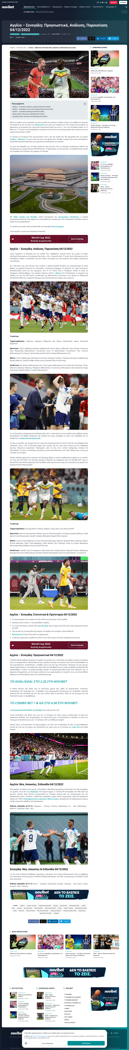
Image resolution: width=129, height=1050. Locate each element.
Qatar (13, 908)
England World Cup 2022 (45, 905)
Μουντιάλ (21, 910)
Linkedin (116, 1033)
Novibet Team (20, 37)
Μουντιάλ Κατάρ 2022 (42, 910)
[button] (124, 7)
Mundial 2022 (63, 905)
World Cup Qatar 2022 (50, 908)
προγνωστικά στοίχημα (45, 913)
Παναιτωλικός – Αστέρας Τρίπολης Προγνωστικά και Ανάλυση (103, 126)
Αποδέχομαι (86, 1043)
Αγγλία (60, 908)
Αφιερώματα (94, 95)
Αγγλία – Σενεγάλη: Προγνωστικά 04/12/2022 (28, 111)
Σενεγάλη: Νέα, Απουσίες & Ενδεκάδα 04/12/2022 (30, 116)
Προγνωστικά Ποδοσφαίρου (30, 34)
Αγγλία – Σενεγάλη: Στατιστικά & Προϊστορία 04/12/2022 (33, 109)
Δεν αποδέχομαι (47, 1043)
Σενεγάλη (56, 913)
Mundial (56, 905)
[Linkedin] (106, 2)
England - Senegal (31, 905)
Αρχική (12, 48)
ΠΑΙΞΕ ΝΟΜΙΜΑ (77, 239)
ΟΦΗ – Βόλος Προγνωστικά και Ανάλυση (106, 188)
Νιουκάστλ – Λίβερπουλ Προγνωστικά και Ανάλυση (52, 1006)
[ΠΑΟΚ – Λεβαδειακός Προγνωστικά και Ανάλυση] (40, 1016)
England (22, 905)
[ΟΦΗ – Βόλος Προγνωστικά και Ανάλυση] (95, 188)
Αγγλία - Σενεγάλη (68, 908)
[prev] (123, 12)
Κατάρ (14, 910)
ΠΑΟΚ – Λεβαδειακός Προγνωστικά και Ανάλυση (51, 1017)
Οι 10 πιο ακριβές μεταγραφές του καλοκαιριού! (106, 166)
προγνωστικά (82, 910)
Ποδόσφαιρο (94, 123)
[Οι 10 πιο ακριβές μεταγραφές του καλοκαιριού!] (105, 85)
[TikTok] (100, 2)
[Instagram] (98, 2)
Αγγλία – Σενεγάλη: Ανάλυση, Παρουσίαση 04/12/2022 (32, 107)
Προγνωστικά (15, 34)
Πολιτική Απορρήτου (40, 1036)
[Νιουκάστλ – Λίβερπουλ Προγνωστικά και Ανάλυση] (40, 1005)
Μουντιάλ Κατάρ (31, 910)
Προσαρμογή (26, 1043)
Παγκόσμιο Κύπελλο (56, 910)
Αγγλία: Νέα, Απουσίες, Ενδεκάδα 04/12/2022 (29, 114)
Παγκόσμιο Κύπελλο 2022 (69, 910)
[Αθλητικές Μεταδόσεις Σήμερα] (105, 58)
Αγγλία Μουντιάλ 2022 (81, 908)
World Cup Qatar (38, 908)
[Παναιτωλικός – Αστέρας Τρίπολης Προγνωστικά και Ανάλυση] (105, 113)
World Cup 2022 (41, 239)
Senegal (19, 908)
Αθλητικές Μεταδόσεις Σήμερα (46, 12)
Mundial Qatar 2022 (74, 905)
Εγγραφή (123, 2)
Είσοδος (113, 2)
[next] (126, 12)
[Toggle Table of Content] (84, 104)
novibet (83, 905)
